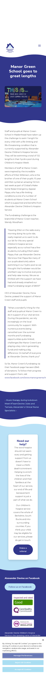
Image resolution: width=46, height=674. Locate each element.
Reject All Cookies (23, 662)
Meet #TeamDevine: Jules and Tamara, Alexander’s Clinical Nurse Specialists (22, 407)
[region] (23, 655)
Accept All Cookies (23, 669)
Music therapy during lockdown (21, 400)
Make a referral (23, 549)
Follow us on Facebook (20, 587)
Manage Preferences (23, 655)
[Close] (43, 640)
